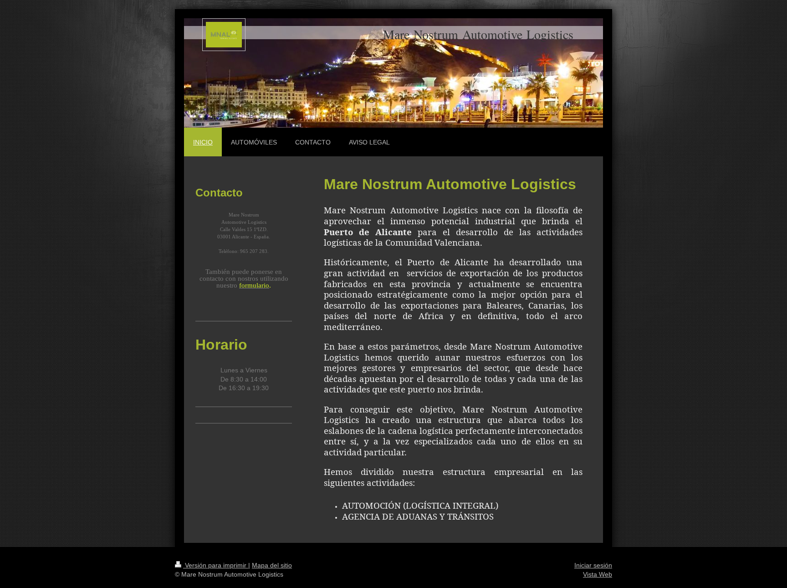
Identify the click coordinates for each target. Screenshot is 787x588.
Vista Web (597, 574)
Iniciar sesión (593, 565)
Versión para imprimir (215, 565)
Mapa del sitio (272, 565)
